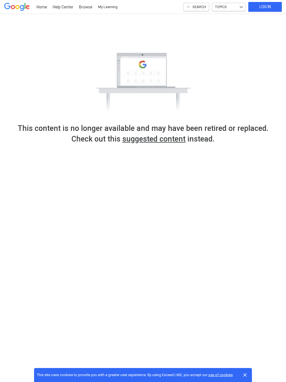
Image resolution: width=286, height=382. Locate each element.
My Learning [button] (108, 7)
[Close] (245, 375)
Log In (265, 6)
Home (42, 7)
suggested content (153, 139)
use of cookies (220, 375)
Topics (221, 7)
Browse (85, 7)
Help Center (63, 7)
